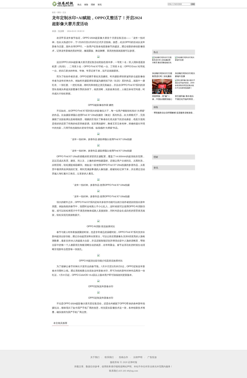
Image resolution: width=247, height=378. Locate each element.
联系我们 (109, 357)
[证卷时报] (62, 4)
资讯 (100, 5)
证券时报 (132, 362)
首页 (53, 12)
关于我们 (94, 357)
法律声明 (137, 357)
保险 (86, 5)
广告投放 (152, 357)
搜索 (193, 4)
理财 (93, 5)
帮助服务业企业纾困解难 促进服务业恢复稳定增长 (176, 113)
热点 (79, 5)
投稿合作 (123, 357)
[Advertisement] (173, 134)
